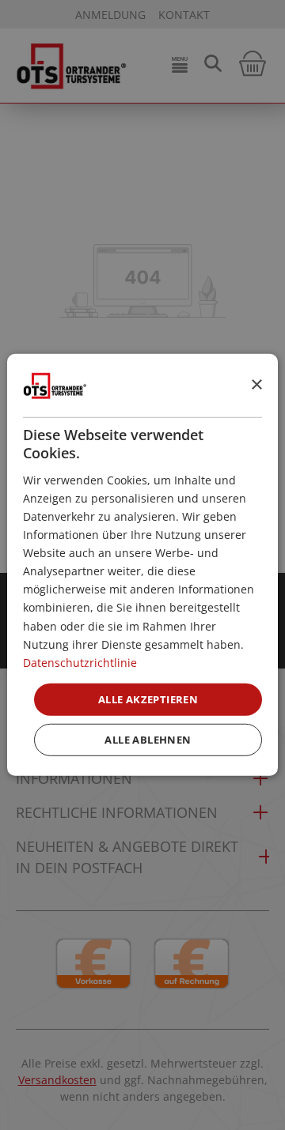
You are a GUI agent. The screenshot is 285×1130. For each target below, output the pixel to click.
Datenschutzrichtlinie (80, 662)
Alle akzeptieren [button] (148, 699)
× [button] (256, 384)
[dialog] (142, 565)
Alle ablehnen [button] (147, 740)
